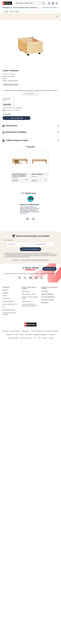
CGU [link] (35, 338)
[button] (30, 46)
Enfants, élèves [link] (26, 291)
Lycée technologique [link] (8, 301)
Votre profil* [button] (11, 244)
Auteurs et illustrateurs (47, 294)
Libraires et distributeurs (48, 297)
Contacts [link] (44, 338)
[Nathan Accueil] (7, 3)
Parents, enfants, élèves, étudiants (29, 288)
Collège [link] (5, 295)
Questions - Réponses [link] (26, 338)
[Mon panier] (53, 3)
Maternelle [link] (5, 290)
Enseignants (6, 287)
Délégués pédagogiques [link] (40, 334)
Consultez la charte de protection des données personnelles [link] (34, 260)
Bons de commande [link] (13, 338)
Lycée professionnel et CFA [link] (10, 304)
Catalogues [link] (52, 334)
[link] (28, 219)
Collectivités (44, 291)
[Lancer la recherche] (44, 3)
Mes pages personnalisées (49, 7)
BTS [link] (4, 307)
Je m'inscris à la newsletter (29, 249)
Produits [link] (51, 338)
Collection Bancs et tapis (11, 84)
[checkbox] (3, 253)
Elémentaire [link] (6, 293)
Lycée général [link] (6, 298)
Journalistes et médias (47, 299)
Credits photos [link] (25, 331)
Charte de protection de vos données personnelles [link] (44, 331)
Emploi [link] (21, 334)
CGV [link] (39, 338)
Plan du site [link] (6, 331)
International (44, 302)
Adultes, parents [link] (26, 301)
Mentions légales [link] (15, 331)
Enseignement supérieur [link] (9, 310)
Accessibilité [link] (28, 334)
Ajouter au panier (15, 118)
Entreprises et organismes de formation (49, 288)
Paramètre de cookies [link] (12, 334)
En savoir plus (15, 260)
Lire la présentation (29, 94)
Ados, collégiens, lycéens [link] (28, 294)
